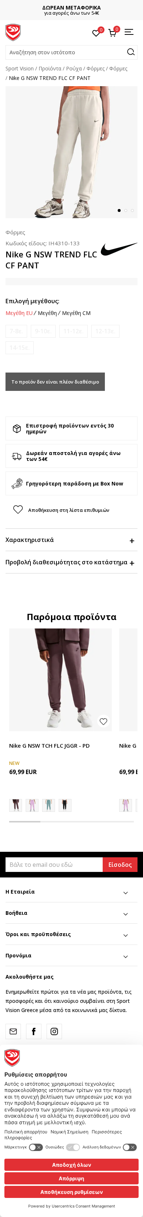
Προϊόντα (49, 68)
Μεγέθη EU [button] (19, 313)
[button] (72, 52)
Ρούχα (74, 68)
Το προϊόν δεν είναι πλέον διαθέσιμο (55, 381)
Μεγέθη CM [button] (76, 313)
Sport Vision (20, 68)
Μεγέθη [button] (47, 313)
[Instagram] (54, 1031)
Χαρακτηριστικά (30, 540)
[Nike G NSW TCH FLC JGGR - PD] (60, 679)
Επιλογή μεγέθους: (32, 301)
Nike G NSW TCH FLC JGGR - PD (49, 745)
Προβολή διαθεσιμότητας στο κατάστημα (67, 562)
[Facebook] (33, 1031)
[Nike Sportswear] (49, 805)
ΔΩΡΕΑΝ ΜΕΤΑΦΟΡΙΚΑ (71, 7)
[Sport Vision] (13, 32)
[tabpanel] (71, 152)
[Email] (13, 1031)
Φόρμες (95, 68)
